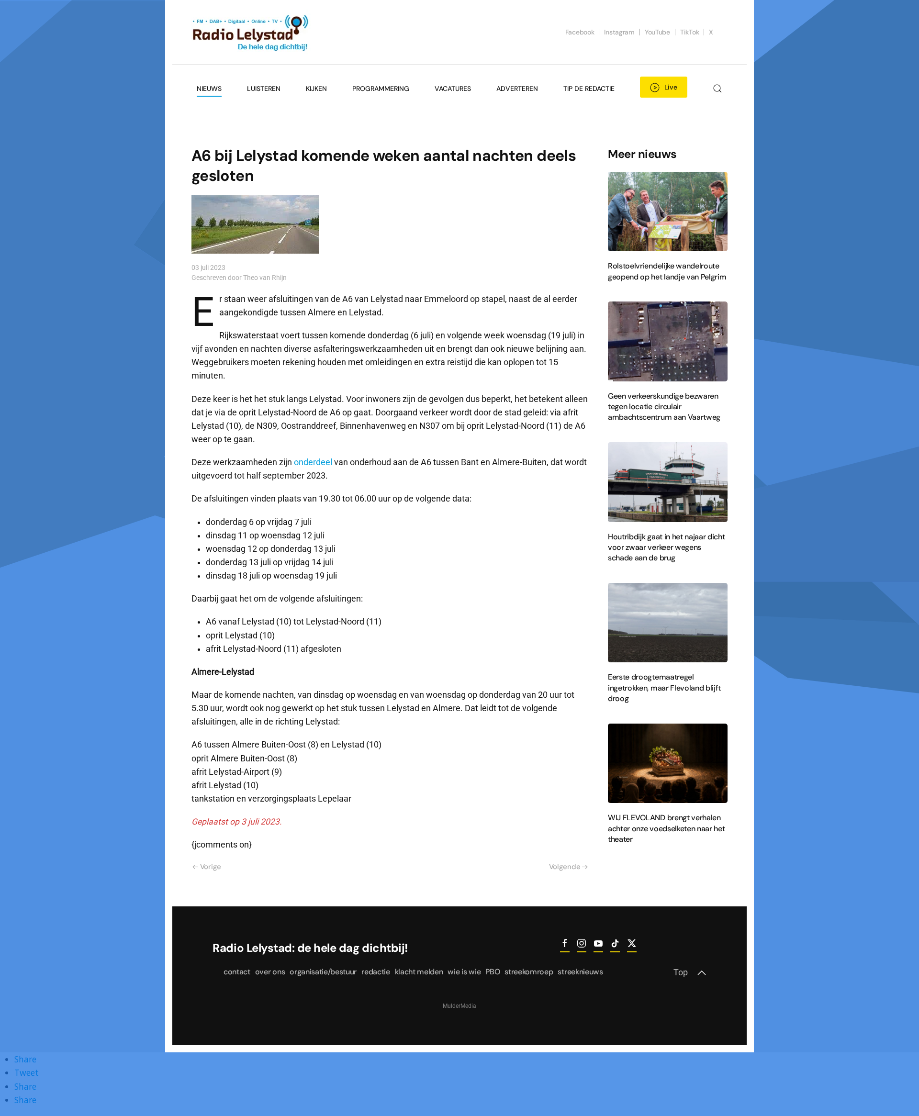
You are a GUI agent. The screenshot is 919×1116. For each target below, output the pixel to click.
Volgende (565, 866)
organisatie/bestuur (323, 972)
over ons (270, 972)
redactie (375, 972)
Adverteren (517, 88)
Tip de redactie (589, 88)
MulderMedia (459, 1006)
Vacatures (453, 88)
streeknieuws (580, 972)
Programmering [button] (380, 88)
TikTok (689, 32)
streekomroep (528, 972)
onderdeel (313, 462)
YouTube (657, 32)
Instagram (619, 32)
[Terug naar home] (251, 32)
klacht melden (419, 972)
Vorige (210, 866)
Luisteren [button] (263, 88)
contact (237, 972)
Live (670, 87)
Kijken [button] (316, 88)
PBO (492, 972)
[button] (717, 88)
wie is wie (464, 972)
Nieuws (209, 88)
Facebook (579, 32)
